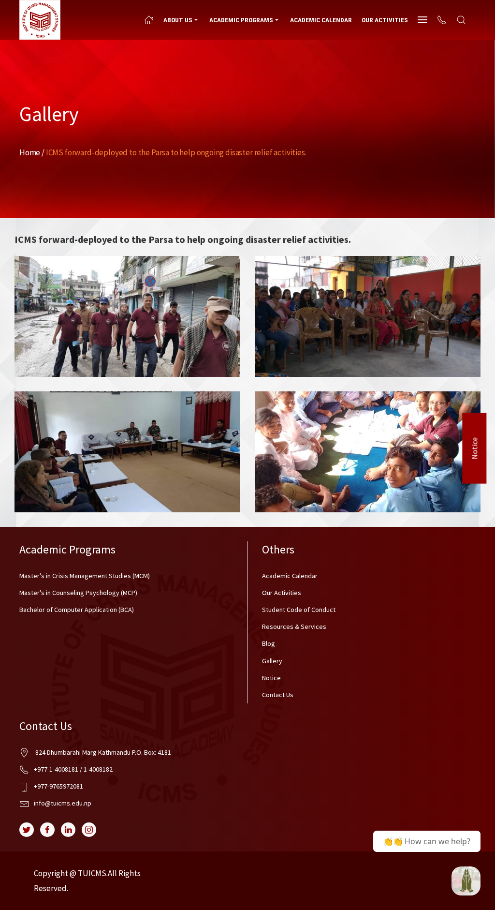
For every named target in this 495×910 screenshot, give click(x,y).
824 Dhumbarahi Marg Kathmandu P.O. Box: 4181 (102, 752)
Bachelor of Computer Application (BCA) (76, 609)
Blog (268, 643)
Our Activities (385, 20)
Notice (475, 448)
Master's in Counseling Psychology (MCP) (78, 592)
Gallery (272, 660)
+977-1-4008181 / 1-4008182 (73, 769)
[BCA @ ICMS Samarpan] (465, 880)
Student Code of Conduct (298, 609)
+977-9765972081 (58, 786)
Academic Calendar (321, 20)
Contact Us (277, 694)
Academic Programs (241, 20)
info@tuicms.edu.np (62, 803)
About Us (177, 20)
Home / (31, 152)
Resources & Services (294, 626)
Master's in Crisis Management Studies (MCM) (84, 575)
